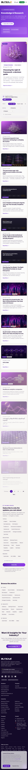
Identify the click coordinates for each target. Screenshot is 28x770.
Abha (13, 748)
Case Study (6, 534)
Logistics (11, 547)
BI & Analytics (15, 524)
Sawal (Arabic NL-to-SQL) (21, 687)
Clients (2, 720)
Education (18, 545)
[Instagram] (9, 676)
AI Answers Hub (4, 732)
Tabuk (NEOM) (8, 748)
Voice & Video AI (4, 687)
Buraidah (19, 748)
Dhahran (19, 746)
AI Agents (5, 521)
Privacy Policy (18, 758)
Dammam (11, 746)
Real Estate (18, 547)
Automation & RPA (7, 531)
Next (14, 494)
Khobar (15, 746)
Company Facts (4, 735)
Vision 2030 (3, 730)
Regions (3, 737)
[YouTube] (15, 676)
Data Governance (5, 695)
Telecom (21, 542)
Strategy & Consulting (17, 531)
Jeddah (6, 746)
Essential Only (16, 765)
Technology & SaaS (5, 709)
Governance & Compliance (16, 526)
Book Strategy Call (13, 646)
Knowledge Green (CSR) (6, 733)
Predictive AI (6, 526)
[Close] (24, 753)
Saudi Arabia (6, 556)
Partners (3, 722)
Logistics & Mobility (19, 707)
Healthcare (6, 540)
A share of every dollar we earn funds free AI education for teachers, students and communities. (11, 671)
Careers (3, 724)
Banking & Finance (13, 540)
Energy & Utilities (14, 542)
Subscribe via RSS (8, 23)
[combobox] (16, 108)
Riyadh (2, 746)
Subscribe (14, 564)
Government (6, 542)
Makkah (23, 746)
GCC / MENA (13, 556)
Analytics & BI (4, 691)
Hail (23, 748)
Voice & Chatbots (13, 521)
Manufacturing (6, 545)
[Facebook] (2, 676)
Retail (13, 545)
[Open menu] (26, 2)
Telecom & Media (18, 703)
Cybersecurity (6, 529)
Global (19, 556)
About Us (3, 718)
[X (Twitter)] (12, 676)
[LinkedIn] (5, 676)
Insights (3, 726)
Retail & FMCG (4, 703)
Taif (16, 748)
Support (3, 728)
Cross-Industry (6, 550)
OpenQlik (17, 686)
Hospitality (6, 547)
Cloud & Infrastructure (15, 529)
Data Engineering (7, 524)
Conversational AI (5, 686)
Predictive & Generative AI (7, 693)
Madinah (2, 748)
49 (23, 491)
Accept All (6, 765)
